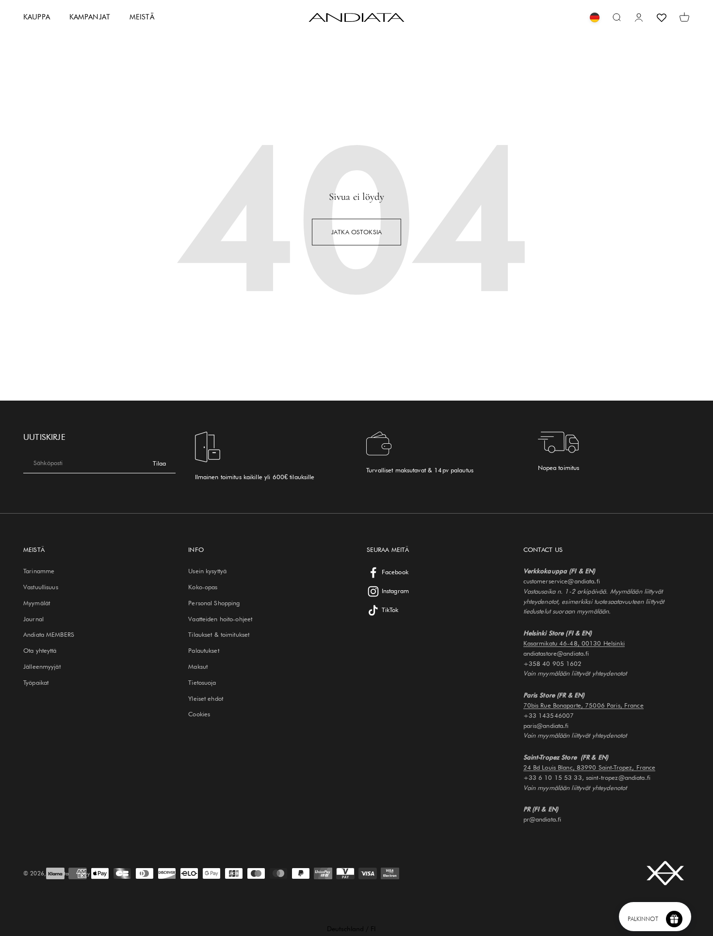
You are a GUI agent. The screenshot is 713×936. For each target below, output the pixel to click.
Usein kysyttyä (207, 571)
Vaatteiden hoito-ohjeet (220, 619)
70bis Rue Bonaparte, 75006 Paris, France (583, 705)
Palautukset (203, 650)
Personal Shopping (214, 603)
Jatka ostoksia (356, 232)
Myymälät (36, 603)
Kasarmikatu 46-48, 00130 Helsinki (574, 643)
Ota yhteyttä (40, 650)
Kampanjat (89, 17)
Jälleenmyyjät (42, 666)
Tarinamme (38, 571)
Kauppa (36, 17)
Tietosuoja (202, 682)
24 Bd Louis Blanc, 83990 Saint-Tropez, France (589, 767)
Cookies (199, 714)
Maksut (198, 666)
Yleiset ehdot (205, 698)
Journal (33, 619)
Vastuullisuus (40, 587)
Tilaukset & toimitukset (218, 634)
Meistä (142, 17)
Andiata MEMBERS (48, 634)
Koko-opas (202, 587)
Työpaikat (36, 682)
